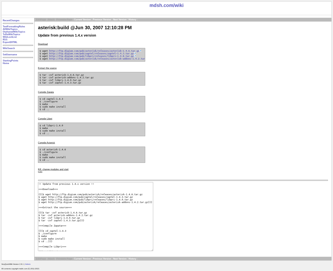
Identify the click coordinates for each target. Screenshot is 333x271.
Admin (28, 264)
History (132, 19)
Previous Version (102, 19)
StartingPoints (10, 60)
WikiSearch (9, 48)
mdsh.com (161, 5)
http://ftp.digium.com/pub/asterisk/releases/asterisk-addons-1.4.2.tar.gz (99, 58)
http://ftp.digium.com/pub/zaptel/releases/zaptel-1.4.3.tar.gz (91, 53)
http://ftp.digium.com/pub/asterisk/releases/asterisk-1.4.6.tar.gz (94, 51)
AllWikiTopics (10, 29)
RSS (5, 39)
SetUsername (10, 54)
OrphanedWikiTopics (14, 31)
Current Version (82, 19)
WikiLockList (10, 37)
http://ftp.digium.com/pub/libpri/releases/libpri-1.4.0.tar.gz (91, 56)
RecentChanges (11, 20)
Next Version (120, 19)
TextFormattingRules (14, 26)
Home (6, 63)
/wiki (178, 5)
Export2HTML (10, 42)
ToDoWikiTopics (11, 34)
